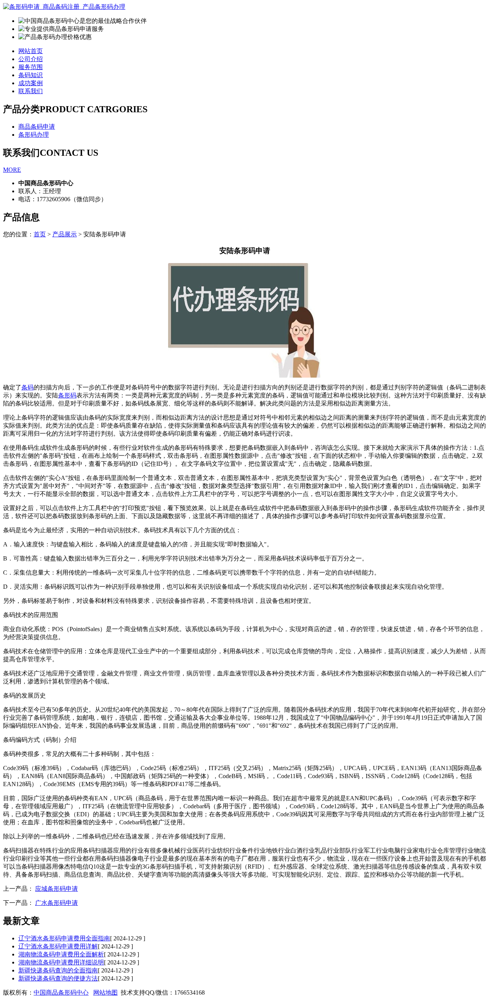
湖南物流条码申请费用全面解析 (61, 954)
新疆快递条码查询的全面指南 (58, 970)
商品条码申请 (36, 126)
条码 (27, 387)
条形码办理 (33, 134)
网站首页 (30, 51)
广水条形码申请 (56, 903)
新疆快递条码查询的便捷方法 (58, 978)
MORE (12, 169)
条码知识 (30, 75)
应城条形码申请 (56, 888)
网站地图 (105, 992)
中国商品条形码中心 (61, 992)
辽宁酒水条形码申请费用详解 (58, 946)
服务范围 (30, 67)
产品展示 (64, 234)
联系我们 (30, 91)
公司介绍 (30, 59)
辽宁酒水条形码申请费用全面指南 (64, 938)
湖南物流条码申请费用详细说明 (61, 962)
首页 (40, 234)
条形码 (67, 395)
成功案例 (30, 83)
